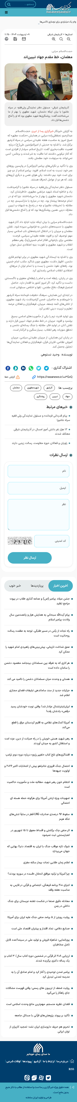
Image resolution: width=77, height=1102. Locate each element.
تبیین (55, 396)
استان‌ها (68, 34)
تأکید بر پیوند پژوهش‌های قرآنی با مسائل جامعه (42, 1015)
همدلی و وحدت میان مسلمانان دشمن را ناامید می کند (38, 679)
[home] (38, 1050)
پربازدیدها (37, 585)
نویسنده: (66, 354)
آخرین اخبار (60, 585)
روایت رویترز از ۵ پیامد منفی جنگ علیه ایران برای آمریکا (39, 917)
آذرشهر (49, 388)
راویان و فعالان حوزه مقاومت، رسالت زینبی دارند (39, 443)
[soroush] (15, 368)
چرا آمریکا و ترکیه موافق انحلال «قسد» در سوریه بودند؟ (39, 874)
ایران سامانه (32, 1097)
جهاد (67, 396)
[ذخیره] (15, 39)
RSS (71, 1069)
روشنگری (41, 396)
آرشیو (37, 1061)
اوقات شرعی (13, 1061)
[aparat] (41, 1078)
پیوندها (27, 1061)
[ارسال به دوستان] (24, 39)
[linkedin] (23, 368)
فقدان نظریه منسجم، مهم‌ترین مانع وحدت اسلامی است (38, 1004)
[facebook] (8, 368)
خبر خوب (15, 585)
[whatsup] (30, 368)
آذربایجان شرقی (55, 34)
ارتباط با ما (48, 1061)
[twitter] (38, 368)
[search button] (9, 4)
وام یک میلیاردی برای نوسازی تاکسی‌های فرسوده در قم (50, 22)
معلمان (16, 388)
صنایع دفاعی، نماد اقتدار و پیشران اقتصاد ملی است (40, 929)
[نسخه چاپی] (6, 39)
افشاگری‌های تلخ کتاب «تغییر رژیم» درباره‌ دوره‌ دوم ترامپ (38, 755)
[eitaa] (27, 1078)
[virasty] (34, 1078)
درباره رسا (62, 1061)
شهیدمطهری (33, 388)
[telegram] (46, 368)
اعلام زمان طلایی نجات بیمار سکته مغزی (46, 862)
